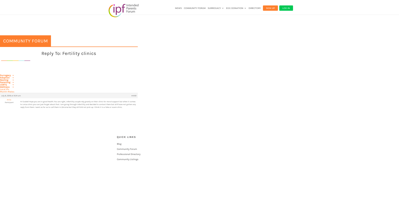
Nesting (4, 80)
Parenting (5, 82)
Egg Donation (234, 8)
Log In (286, 8)
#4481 (134, 96)
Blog (119, 143)
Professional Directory (128, 154)
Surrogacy (214, 8)
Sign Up (270, 8)
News (178, 8)
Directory (255, 8)
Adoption (5, 77)
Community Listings (127, 159)
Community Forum (195, 8)
